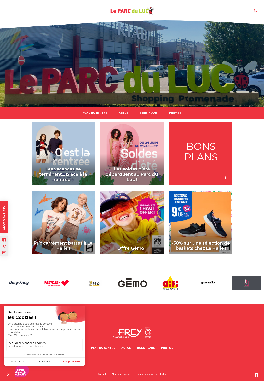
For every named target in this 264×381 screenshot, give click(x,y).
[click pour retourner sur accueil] (19, 283)
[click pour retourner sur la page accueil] (132, 10)
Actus (123, 112)
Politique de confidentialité (152, 374)
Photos (175, 112)
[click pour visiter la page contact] (4, 252)
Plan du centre (95, 112)
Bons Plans (149, 112)
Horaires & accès (3, 216)
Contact (101, 374)
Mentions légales (121, 374)
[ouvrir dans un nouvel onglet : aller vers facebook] (4, 240)
